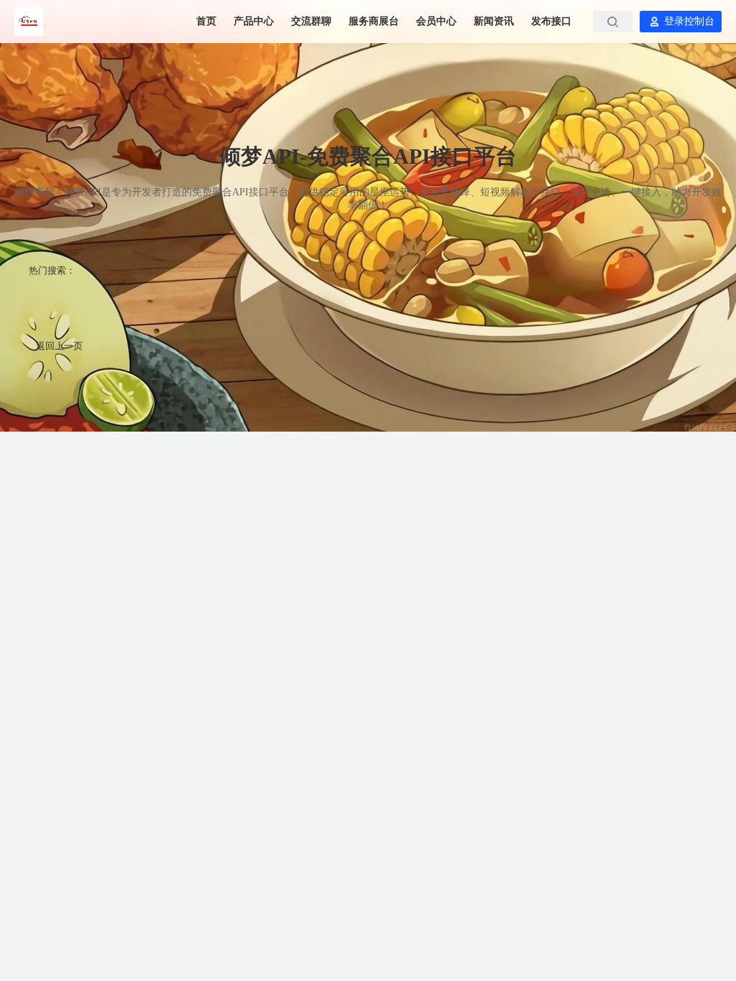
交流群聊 (312, 21)
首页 (207, 21)
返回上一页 (59, 345)
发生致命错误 (225, 301)
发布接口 (551, 21)
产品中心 (255, 21)
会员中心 (437, 21)
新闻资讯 (495, 21)
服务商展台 (375, 21)
